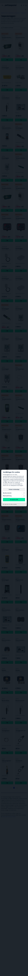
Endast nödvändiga (14, 489)
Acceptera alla (14, 499)
